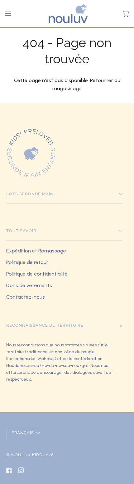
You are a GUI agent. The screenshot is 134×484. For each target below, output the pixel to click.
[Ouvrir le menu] (9, 13)
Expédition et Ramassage (36, 251)
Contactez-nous (25, 297)
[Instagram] (21, 470)
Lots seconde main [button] (30, 194)
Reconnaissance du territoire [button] (45, 325)
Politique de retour (27, 262)
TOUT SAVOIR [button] (21, 230)
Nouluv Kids (26, 454)
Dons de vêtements (29, 285)
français (23, 432)
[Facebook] (9, 470)
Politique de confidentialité (37, 274)
